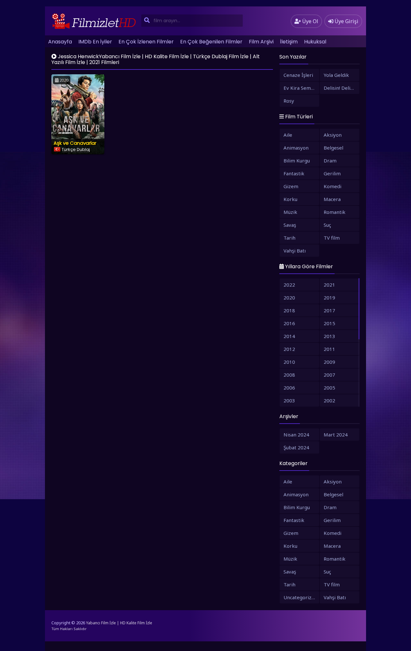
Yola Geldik (336, 75)
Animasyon (296, 147)
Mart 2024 (336, 434)
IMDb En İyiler (95, 41)
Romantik (334, 212)
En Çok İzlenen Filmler (146, 41)
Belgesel (333, 147)
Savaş (290, 225)
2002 (329, 400)
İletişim (289, 41)
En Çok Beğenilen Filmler (211, 41)
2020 (289, 297)
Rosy (289, 100)
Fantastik (294, 173)
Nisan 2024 (296, 434)
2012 (289, 349)
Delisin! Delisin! (341, 88)
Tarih (289, 237)
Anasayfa (60, 41)
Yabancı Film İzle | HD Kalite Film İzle (119, 623)
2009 (329, 362)
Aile (288, 135)
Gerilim (332, 173)
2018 (289, 310)
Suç (327, 225)
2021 (329, 284)
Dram (330, 160)
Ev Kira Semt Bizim (301, 88)
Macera (332, 199)
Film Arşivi (261, 41)
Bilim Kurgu (297, 160)
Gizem (291, 186)
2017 (329, 310)
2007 (329, 374)
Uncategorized (300, 597)
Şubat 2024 (296, 447)
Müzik (290, 212)
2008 (289, 374)
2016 (289, 323)
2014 (289, 336)
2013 (329, 336)
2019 (329, 297)
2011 (329, 349)
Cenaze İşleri (298, 75)
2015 (329, 323)
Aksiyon (333, 135)
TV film (332, 237)
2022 (289, 284)
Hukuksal (315, 41)
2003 (289, 400)
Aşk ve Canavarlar (75, 143)
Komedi (332, 186)
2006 (289, 387)
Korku (290, 199)
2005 (329, 387)
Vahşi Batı (295, 250)
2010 (289, 362)
